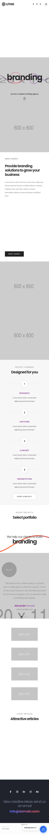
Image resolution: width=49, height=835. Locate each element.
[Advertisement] (24, 32)
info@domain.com (25, 811)
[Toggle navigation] (46, 4)
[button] (14, 254)
